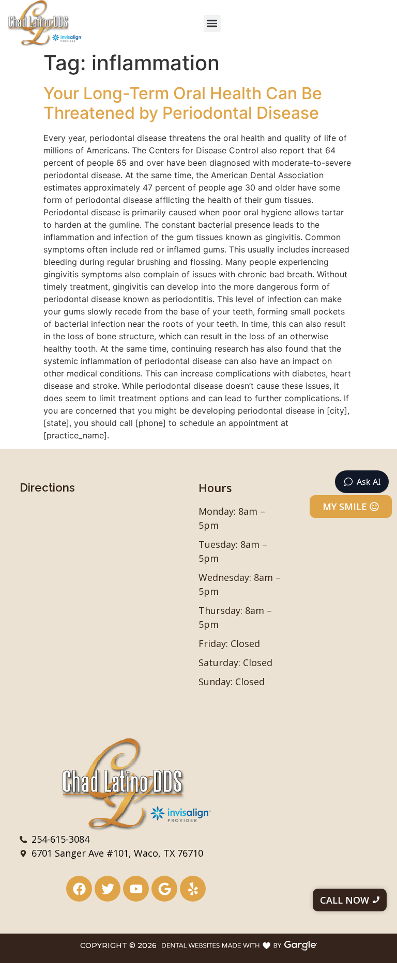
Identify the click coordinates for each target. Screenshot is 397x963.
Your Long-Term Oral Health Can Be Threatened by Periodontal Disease (182, 103)
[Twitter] (107, 889)
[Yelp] (193, 889)
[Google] (164, 889)
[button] (212, 23)
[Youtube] (136, 889)
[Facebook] (79, 889)
